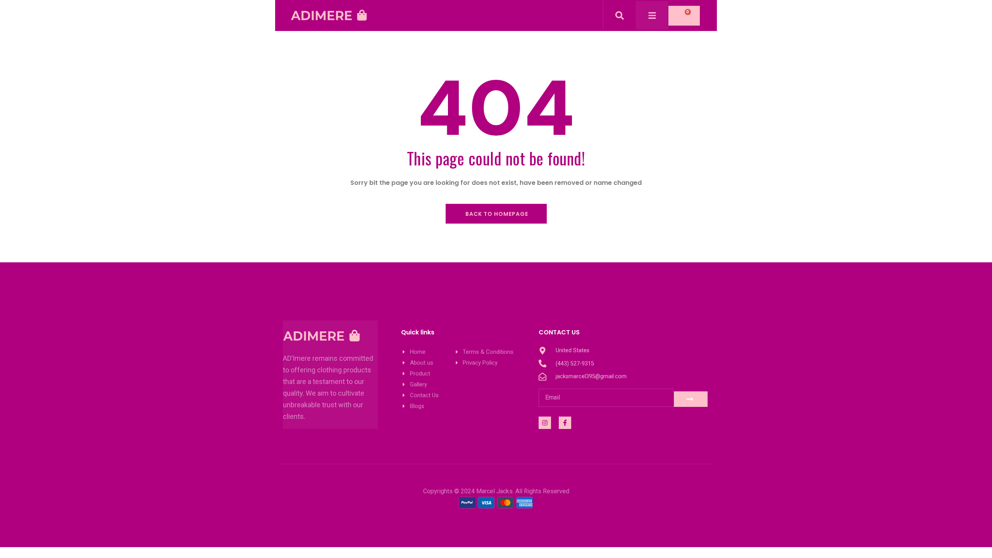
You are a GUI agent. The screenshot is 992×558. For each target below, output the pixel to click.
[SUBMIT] (691, 399)
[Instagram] (545, 423)
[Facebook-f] (565, 423)
